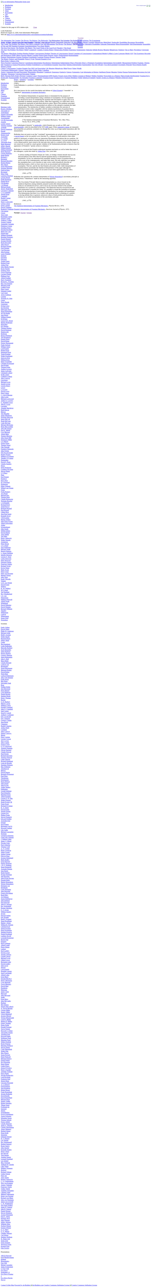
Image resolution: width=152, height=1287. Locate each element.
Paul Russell (5, 510)
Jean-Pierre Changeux (4, 723)
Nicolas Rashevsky (7, 1075)
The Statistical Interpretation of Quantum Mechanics (31, 206)
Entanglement (9, 22)
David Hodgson (6, 330)
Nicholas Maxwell (7, 417)
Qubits (80, 78)
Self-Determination (136, 44)
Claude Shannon (6, 1124)
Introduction (9, 5)
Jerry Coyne (5, 741)
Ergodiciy (31, 42)
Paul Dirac (4, 776)
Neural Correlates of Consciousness (80, 53)
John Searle (4, 529)
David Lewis (5, 391)
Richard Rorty (5, 505)
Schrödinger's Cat (38, 65)
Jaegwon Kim (5, 358)
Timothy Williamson (4, 611)
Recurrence (131, 42)
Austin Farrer (5, 261)
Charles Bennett (6, 663)
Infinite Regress (98, 50)
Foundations (99, 63)
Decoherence (47, 63)
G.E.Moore (4, 441)
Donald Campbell (6, 707)
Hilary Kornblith (6, 362)
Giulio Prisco (5, 1066)
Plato (2, 475)
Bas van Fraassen (6, 283)
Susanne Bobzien (6, 168)
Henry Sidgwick (6, 538)
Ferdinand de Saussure (5, 1108)
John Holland (5, 901)
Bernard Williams (6, 609)
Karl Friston (5, 824)
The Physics (25, 40)
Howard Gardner (6, 828)
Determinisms (11, 57)
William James (5, 347)
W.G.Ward (4, 590)
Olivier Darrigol (6, 750)
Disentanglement (43, 76)
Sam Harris (4, 315)
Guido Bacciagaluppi (5, 643)
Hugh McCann (6, 421)
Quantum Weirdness (70, 78)
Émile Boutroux (6, 179)
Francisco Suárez (6, 564)
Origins (119, 72)
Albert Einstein (6, 796)
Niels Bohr (4, 674)
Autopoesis (10, 72)
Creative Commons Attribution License (57, 1285)
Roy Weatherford (6, 594)
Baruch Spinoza (6, 551)
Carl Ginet (4, 293)
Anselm (3, 122)
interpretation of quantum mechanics (33, 92)
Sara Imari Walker (7, 1205)
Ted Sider (4, 536)
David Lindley (5, 964)
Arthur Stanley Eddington (5, 788)
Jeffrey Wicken (6, 1222)
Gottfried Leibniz (6, 376)
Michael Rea (5, 495)
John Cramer (5, 743)
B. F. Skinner (5, 1138)
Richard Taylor (6, 566)
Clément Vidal (5, 1192)
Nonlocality (115, 42)
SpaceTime (62, 65)
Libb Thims (4, 1166)
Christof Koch (5, 927)
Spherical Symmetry (89, 78)
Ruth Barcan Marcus (5, 411)
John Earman (5, 252)
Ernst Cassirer (5, 205)
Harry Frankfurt (6, 280)
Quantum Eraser (48, 78)
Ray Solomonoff (6, 1142)
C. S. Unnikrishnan (7, 1181)
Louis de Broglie (6, 763)
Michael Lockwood (7, 399)
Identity (53, 42)
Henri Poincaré (6, 1057)
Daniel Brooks (5, 694)
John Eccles (5, 785)
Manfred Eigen (6, 795)
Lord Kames (5, 349)
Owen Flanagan (6, 272)
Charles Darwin (6, 752)
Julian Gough (5, 852)
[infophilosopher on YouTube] (149, 5)
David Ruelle (5, 1096)
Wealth (79, 68)
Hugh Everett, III (6, 802)
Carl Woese (4, 1235)
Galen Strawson (6, 559)
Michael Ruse (5, 1099)
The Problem (13, 44)
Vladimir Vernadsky (7, 1190)
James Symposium (7, 1267)
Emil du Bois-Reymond (5, 171)
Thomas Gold (5, 847)
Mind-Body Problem (16, 53)
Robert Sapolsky (6, 1103)
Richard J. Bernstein (4, 158)
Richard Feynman (7, 806)
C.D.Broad (4, 185)
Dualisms (24, 42)
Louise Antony (6, 124)
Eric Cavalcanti (6, 717)
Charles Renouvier (7, 499)
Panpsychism (43, 55)
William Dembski (6, 235)
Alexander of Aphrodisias (5, 111)
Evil (35, 42)
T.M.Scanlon (5, 518)
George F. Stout (6, 557)
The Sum (4, 50)
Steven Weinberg (6, 1213)
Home (16, 79)
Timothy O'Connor (7, 458)
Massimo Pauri (6, 1040)
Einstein (25, 68)
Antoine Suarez (6, 1157)
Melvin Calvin (5, 704)
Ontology (121, 50)
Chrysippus (4, 211)
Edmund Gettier (6, 291)
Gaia (81, 72)
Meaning (106, 50)
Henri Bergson (5, 152)
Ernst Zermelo (5, 1243)
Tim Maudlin (5, 414)
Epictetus (4, 257)
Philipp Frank (5, 815)
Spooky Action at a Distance (105, 78)
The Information (6, 40)
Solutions (23, 79)
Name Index (29, 70)
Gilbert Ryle (5, 512)
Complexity (32, 50)
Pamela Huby (5, 339)
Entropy (69, 72)
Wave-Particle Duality (139, 65)
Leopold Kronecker (7, 938)
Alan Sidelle (5, 534)
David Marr (4, 986)
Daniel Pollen (5, 1060)
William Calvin (6, 705)
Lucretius (4, 406)
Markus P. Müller (6, 1021)
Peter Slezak (5, 544)
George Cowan (6, 739)
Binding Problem (28, 53)
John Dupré (4, 783)
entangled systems (63, 127)
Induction (67, 42)
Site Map (11, 1285)
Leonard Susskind (7, 1159)
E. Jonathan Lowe (7, 402)
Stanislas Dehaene (7, 765)
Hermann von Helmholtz (5, 887)
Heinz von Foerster (7, 1196)
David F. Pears (5, 462)
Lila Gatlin (4, 830)
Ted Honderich (6, 337)
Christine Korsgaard (7, 363)
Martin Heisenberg (7, 882)
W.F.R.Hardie (5, 313)
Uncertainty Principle (125, 65)
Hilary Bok (4, 174)
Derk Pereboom (6, 467)
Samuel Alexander (7, 114)
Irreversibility (117, 63)
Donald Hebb (5, 880)
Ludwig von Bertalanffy (5, 665)
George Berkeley (6, 153)
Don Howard (5, 902)
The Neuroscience (78, 44)
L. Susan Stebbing (7, 553)
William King (5, 360)
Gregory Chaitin (6, 720)
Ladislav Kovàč (6, 936)
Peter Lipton (5, 393)
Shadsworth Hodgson (5, 333)
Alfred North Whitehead (5, 602)
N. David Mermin (7, 1008)
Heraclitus (4, 324)
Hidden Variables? (98, 76)
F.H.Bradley (5, 183)
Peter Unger (5, 572)
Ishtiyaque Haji (6, 309)
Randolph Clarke (6, 217)
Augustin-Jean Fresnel (5, 821)
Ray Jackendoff (6, 906)
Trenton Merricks (6, 436)
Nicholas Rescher (6, 501)
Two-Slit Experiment (111, 65)
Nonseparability (14, 78)
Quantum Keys (145, 76)
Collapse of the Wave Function (10, 62)
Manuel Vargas (6, 575)
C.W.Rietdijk (5, 503)
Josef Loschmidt (6, 973)
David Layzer (5, 953)
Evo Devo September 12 (5, 1271)
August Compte (6, 222)
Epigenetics (76, 72)
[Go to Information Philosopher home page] (15, 2)
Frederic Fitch (5, 270)
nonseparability (19, 127)
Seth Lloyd (4, 966)
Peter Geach (5, 289)
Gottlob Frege (5, 287)
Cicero (3, 213)
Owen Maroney (6, 984)
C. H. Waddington (7, 1203)
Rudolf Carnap (6, 198)
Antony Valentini (6, 1185)
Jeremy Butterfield (7, 189)
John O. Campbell (7, 709)
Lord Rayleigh (5, 1077)
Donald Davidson (6, 230)
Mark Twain (5, 570)
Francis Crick (5, 744)
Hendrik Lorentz (6, 971)
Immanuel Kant (6, 352)
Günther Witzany (6, 1233)
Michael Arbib (5, 633)
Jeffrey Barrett (5, 146)
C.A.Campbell (5, 192)
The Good (36, 48)
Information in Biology (91, 72)
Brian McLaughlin (7, 427)
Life (6, 14)
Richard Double (6, 246)
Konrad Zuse (5, 1246)
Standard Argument (18, 46)
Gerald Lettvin (5, 956)
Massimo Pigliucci (7, 1046)
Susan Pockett (5, 1055)
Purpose (50, 55)
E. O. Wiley (5, 1230)
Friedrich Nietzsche (7, 449)
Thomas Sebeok (6, 1120)
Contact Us (4, 1285)
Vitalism (32, 74)
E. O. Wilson (5, 1231)
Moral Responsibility (122, 44)
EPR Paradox (53, 76)
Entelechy (63, 72)
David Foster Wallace (5, 585)
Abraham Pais (5, 1034)
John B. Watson (6, 1209)
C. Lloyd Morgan (6, 395)
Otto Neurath (5, 447)
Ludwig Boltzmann (7, 676)
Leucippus (4, 380)
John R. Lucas (5, 404)
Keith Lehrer (5, 375)
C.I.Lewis (4, 389)
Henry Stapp (5, 1151)
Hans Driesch (5, 782)
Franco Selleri (5, 1122)
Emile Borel (5, 679)
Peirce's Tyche (30, 59)
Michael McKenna (7, 425)
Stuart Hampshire (6, 311)
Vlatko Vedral (5, 1189)
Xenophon (4, 620)
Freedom (8, 9)
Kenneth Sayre (6, 516)
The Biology (33, 40)
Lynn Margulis (5, 982)
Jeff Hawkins (5, 876)
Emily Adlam (5, 627)
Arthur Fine (4, 265)
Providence (137, 50)
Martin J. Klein (6, 923)
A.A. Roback (5, 1085)
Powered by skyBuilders (22, 1285)
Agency (56, 55)
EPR (46, 127)
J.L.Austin (4, 139)
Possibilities (123, 42)
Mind (6, 16)
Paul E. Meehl (5, 430)
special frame (19, 136)
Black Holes (5, 61)
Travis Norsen (5, 1029)
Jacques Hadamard (7, 858)
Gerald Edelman (6, 791)
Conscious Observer (17, 63)
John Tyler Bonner (7, 678)
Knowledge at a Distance (112, 76)
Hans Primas (5, 1064)
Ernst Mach (4, 977)
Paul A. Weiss (5, 1217)
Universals (145, 50)
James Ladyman (6, 371)
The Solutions (84, 40)
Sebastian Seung (6, 1118)
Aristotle (3, 127)
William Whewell (6, 599)
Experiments (33, 57)
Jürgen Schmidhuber (5, 1111)
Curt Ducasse (5, 250)
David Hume (5, 341)
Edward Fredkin (6, 819)
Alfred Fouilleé (6, 278)
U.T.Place (4, 473)
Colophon (45, 70)
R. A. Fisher (5, 808)
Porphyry (4, 479)
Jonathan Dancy (6, 228)
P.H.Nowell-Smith (7, 453)
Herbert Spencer (6, 1144)
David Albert (5, 629)
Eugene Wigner (6, 1228)
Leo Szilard (4, 1161)
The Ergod (67, 48)
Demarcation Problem (61, 50)
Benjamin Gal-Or (6, 826)
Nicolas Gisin (5, 843)
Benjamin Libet (6, 962)
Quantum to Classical (11, 65)
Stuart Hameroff (6, 867)
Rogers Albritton (6, 109)
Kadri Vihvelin (6, 579)
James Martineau (6, 415)
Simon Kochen (6, 928)
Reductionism (63, 55)
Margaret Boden (6, 670)
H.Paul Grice (5, 306)
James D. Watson (6, 1207)
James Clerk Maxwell (5, 992)
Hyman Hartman (6, 875)
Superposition (86, 65)
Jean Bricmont (5, 689)
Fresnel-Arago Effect (65, 76)
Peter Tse (4, 1176)
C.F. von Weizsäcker (4, 597)
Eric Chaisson (5, 718)
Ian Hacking (5, 308)
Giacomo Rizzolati (7, 1083)
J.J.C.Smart (4, 546)
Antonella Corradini (7, 224)
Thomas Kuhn (5, 367)
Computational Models (99, 53)
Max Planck (5, 1053)
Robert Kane (5, 350)
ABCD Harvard (6, 1256)
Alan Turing (5, 1177)
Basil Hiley (4, 895)
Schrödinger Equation (51, 65)
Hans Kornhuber (6, 930)
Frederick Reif (5, 1079)
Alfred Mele (5, 434)
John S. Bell (5, 659)
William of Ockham (7, 456)
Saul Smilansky (6, 547)
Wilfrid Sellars (5, 531)
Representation (73, 55)
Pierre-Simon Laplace (5, 948)
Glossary (21, 70)
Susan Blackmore (6, 166)
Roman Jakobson (6, 908)
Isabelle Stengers (6, 555)
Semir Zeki (4, 1241)
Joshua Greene (5, 854)
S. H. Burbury (5, 702)
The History (21, 44)
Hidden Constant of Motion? (81, 76)
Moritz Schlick (5, 520)
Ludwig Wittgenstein (5, 615)
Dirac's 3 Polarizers (88, 63)
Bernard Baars (5, 638)
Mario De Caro (6, 231)
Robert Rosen (5, 1090)
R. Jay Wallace (6, 588)
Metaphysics (99, 42)
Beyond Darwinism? (21, 72)
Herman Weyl (5, 1218)
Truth (2, 52)
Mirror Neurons (21, 55)
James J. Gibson (6, 841)
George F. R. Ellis (7, 798)
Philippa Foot (5, 276)
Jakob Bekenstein (6, 657)
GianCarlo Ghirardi (7, 837)
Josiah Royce (5, 507)
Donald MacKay (6, 979)
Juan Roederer (5, 1088)
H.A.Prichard (5, 482)
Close (35, 27)
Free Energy (11, 48)
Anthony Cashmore (7, 715)
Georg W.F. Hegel (7, 321)
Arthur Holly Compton (5, 729)
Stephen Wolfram (6, 1237)
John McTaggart (6, 428)
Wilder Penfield (6, 1042)
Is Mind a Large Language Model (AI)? (120, 53)
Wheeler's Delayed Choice (124, 78)
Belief (26, 50)
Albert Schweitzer (7, 523)
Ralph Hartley (5, 873)
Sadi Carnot (5, 711)
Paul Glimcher (5, 845)
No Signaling (24, 78)
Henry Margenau (6, 980)
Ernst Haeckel (5, 862)
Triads (63, 57)
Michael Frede (5, 285)
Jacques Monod (6, 1016)
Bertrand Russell (6, 508)
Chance (7, 18)
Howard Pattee (6, 1036)
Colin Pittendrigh (6, 1049)
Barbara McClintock (5, 1004)
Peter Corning (5, 737)
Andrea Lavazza (6, 369)
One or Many (129, 50)
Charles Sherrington (7, 1127)
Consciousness (16, 42)
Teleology (4, 74)
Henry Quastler (6, 1070)
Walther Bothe (5, 687)
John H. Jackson (6, 904)
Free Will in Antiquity (33, 44)
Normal (16, 213)
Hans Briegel (5, 691)
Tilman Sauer (5, 1105)
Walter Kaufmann (6, 356)
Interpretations (108, 63)
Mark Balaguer (6, 144)
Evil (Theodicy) (58, 48)
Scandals (8, 24)
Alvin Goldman (6, 295)
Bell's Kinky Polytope (18, 76)
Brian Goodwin (6, 850)
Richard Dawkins (6, 756)
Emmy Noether (6, 1023)
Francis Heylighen (7, 893)
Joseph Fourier (5, 811)
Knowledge (9, 13)
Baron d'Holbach (6, 336)
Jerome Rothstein (6, 1094)
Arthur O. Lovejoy (7, 401)
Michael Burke (6, 187)
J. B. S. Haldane (6, 865)
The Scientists (65, 40)
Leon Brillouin (5, 692)
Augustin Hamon (6, 869)
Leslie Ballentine (6, 646)
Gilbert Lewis (5, 960)
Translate (81, 38)
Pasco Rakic (5, 1073)
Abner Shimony (6, 1129)
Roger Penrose (5, 1044)
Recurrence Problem (25, 65)
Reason (52, 57)
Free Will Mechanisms (47, 44)
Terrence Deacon (6, 757)
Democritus (4, 233)
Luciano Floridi (6, 274)
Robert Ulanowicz (7, 1179)
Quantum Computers (35, 78)
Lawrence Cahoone (7, 191)
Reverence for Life (144, 72)
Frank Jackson (5, 345)
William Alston (6, 116)
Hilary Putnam (5, 486)
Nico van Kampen (7, 1183)
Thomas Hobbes (6, 328)
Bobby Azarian (6, 635)
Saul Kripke (5, 365)
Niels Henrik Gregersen (5, 303)
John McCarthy (6, 1001)
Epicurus (4, 259)
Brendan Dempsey (7, 237)
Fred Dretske (5, 248)
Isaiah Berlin (5, 155)
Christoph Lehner (6, 373)
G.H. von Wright (6, 583)
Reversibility (140, 42)
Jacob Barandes (6, 650)
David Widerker (6, 605)
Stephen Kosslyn (6, 932)
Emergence (72, 50)
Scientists (31, 79)
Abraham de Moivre (5, 769)
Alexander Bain (6, 142)
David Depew (5, 772)
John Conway (5, 731)
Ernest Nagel (5, 443)
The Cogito (4, 44)
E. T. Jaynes (5, 910)
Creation (19, 68)
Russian (80, 45)
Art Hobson (5, 897)
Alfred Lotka (5, 975)
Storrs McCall (5, 419)
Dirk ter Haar (5, 856)
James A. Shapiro (6, 1125)
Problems (8, 7)
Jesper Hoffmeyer (6, 899)
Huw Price (4, 480)
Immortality (60, 42)
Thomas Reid (5, 497)
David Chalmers (6, 207)
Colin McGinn (5, 423)
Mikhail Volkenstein (7, 1194)
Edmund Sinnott (6, 1137)
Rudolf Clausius (6, 726)
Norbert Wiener (6, 1226)
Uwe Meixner (5, 432)
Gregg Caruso (5, 204)
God (48, 42)
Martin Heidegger (6, 323)
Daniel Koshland (6, 934)
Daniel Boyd (5, 181)
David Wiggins (6, 607)
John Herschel (5, 891)
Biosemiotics (32, 72)
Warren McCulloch (7, 1006)
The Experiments (94, 40)
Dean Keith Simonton (4, 1134)
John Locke (4, 397)
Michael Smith (5, 549)
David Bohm (5, 672)
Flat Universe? (42, 42)
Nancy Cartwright (7, 202)
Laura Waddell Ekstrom (5, 255)
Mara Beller (5, 661)
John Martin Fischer (7, 267)
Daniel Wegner (6, 1211)
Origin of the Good (46, 48)
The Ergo (4, 48)
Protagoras (4, 484)
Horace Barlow (6, 653)
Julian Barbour (5, 651)
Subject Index (37, 70)
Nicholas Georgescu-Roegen (7, 834)
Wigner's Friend (6, 66)
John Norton (5, 451)
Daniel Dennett (6, 239)
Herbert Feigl (5, 263)
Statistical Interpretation (74, 65)
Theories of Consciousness (59, 53)
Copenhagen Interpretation (33, 63)
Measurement (78, 42)
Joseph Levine (5, 384)
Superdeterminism (31, 46)
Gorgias (3, 296)
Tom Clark (4, 215)
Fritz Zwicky (5, 1248)
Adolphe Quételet (6, 1072)
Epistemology (81, 50)
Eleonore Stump (6, 562)
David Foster (5, 809)
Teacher (23, 213)
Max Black (4, 165)
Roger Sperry (5, 1146)
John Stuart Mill (6, 438)
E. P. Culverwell (6, 746)
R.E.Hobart (4, 326)
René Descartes (6, 243)
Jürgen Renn (5, 1081)
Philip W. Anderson (7, 631)
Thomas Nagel (5, 445)
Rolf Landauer (5, 943)
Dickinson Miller (6, 440)
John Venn (4, 577)
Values (74, 68)
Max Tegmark (5, 1163)
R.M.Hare (4, 319)
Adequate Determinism (107, 44)
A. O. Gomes (5, 848)
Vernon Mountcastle (7, 1018)
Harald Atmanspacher (5, 132)
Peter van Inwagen (7, 573)
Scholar (29, 213)
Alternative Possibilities (92, 44)
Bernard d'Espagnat (7, 774)
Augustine (4, 137)
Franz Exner (5, 804)
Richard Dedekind (7, 761)
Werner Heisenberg (7, 884)
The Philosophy (43, 40)
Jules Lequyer (5, 378)
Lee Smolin (4, 1140)
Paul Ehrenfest (5, 793)
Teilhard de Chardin (7, 1164)
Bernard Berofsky (7, 161)
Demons (3, 57)
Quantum (8, 20)
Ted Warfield (5, 592)
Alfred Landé (5, 945)
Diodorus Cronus (6, 226)
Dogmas (19, 57)
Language (40, 57)
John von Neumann (7, 1200)
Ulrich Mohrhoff (6, 1014)
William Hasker (6, 317)
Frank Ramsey (5, 492)
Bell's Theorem (6, 76)
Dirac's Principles (75, 63)
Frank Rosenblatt (6, 1092)
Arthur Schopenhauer (5, 526)
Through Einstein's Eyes (43, 59)
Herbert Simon (5, 1131)
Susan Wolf (4, 618)
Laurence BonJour (7, 176)
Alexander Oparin (7, 1033)
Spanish (80, 47)
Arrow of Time (6, 42)
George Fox (5, 813)
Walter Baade (5, 637)
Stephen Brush (5, 696)
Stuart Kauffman (6, 921)
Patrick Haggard (6, 863)
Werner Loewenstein (5, 968)
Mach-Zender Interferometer (130, 76)
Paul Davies (5, 754)
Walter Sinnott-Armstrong (6, 541)
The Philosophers (54, 40)
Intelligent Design (105, 72)
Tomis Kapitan (5, 354)
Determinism (56, 63)
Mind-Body (107, 42)
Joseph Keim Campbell (5, 195)
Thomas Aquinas (6, 125)
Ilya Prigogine (5, 1062)
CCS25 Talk (5, 1269)
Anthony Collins (6, 220)
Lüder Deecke (5, 759)
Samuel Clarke (5, 218)
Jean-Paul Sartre (6, 514)
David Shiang (5, 533)
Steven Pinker (5, 471)
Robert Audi (5, 135)
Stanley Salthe (5, 1101)
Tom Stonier (5, 1155)
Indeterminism (65, 63)
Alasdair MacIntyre (7, 408)
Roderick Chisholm (7, 209)
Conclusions (5, 70)
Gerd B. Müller (6, 1019)
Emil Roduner (5, 1086)
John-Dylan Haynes (7, 878)
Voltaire (3, 581)
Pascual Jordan (6, 915)
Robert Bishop (5, 163)
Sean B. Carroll (6, 713)
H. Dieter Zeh (5, 1239)
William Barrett (6, 148)
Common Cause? (31, 76)
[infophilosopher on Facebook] (147, 5)
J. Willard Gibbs (6, 839)
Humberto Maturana (4, 989)
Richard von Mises (7, 1198)
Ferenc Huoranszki (7, 343)
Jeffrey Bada (5, 640)
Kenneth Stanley (6, 1150)
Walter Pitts (4, 1051)
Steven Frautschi (6, 817)
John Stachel (5, 1148)
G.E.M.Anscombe (7, 120)
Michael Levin (5, 382)
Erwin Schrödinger (7, 1114)
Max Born (4, 681)
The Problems (74, 40)
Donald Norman (6, 1027)
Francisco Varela (6, 1187)
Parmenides (4, 460)
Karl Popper (5, 477)
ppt (2, 1257)
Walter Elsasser (6, 800)
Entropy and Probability (17, 59)
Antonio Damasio (6, 748)
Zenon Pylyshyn (6, 1068)
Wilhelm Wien (5, 1224)
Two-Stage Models (43, 46)
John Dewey (5, 244)
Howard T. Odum (7, 1031)
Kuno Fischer (5, 269)
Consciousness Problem (42, 53)
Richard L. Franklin (7, 282)
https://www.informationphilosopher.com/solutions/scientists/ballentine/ (30, 34)
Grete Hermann (6, 889)
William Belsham (6, 150)
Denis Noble (5, 1025)
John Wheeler (5, 1220)
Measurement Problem (129, 63)
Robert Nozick (5, 454)
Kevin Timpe (5, 568)
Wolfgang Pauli (6, 1038)
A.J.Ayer (4, 140)
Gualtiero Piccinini (7, 469)
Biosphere (40, 72)
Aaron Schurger (6, 1116)
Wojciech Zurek (6, 1244)
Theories (58, 57)
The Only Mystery (98, 65)
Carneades (4, 200)
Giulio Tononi (5, 1174)
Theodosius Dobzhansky (5, 779)
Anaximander (5, 118)
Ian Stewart (4, 1153)
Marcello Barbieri (6, 648)
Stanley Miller (5, 1012)
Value (7, 11)
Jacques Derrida (6, 241)
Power (70, 68)
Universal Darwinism (22, 74)
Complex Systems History (45, 50)
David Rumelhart (6, 1098)
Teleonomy (11, 74)
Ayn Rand (4, 493)
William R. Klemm (7, 925)
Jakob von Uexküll (7, 1202)
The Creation (16, 40)
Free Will (31, 68)
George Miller (5, 1010)
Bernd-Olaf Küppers (4, 940)
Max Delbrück (5, 767)
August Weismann (7, 1215)
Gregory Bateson (6, 655)
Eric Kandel (5, 917)
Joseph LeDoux (6, 954)
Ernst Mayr (4, 999)
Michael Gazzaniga (7, 832)
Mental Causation (89, 42)
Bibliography (13, 70)
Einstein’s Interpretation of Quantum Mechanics (29, 209)
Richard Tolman (6, 1172)
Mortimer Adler (6, 107)
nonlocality (38, 125)
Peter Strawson (6, 560)
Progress (47, 57)
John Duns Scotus (7, 521)
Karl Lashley (5, 951)
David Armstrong (6, 129)
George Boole (5, 178)
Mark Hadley (5, 860)
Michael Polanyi (6, 1059)
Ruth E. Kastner (6, 919)
